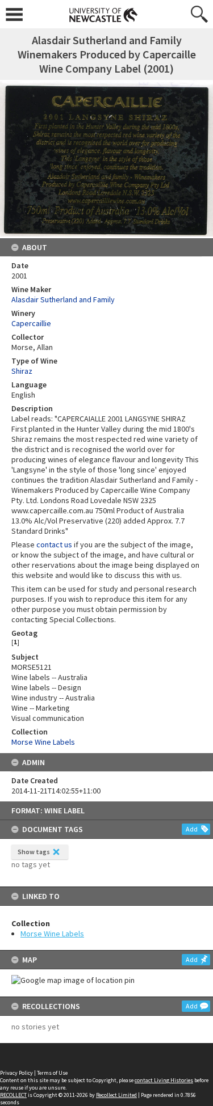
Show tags (34, 851)
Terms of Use (52, 1073)
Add (192, 829)
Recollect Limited (116, 1095)
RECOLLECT (13, 1095)
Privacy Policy (16, 1073)
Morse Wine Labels (52, 933)
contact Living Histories (164, 1080)
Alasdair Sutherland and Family (63, 299)
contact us (54, 544)
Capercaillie (31, 323)
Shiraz (21, 371)
